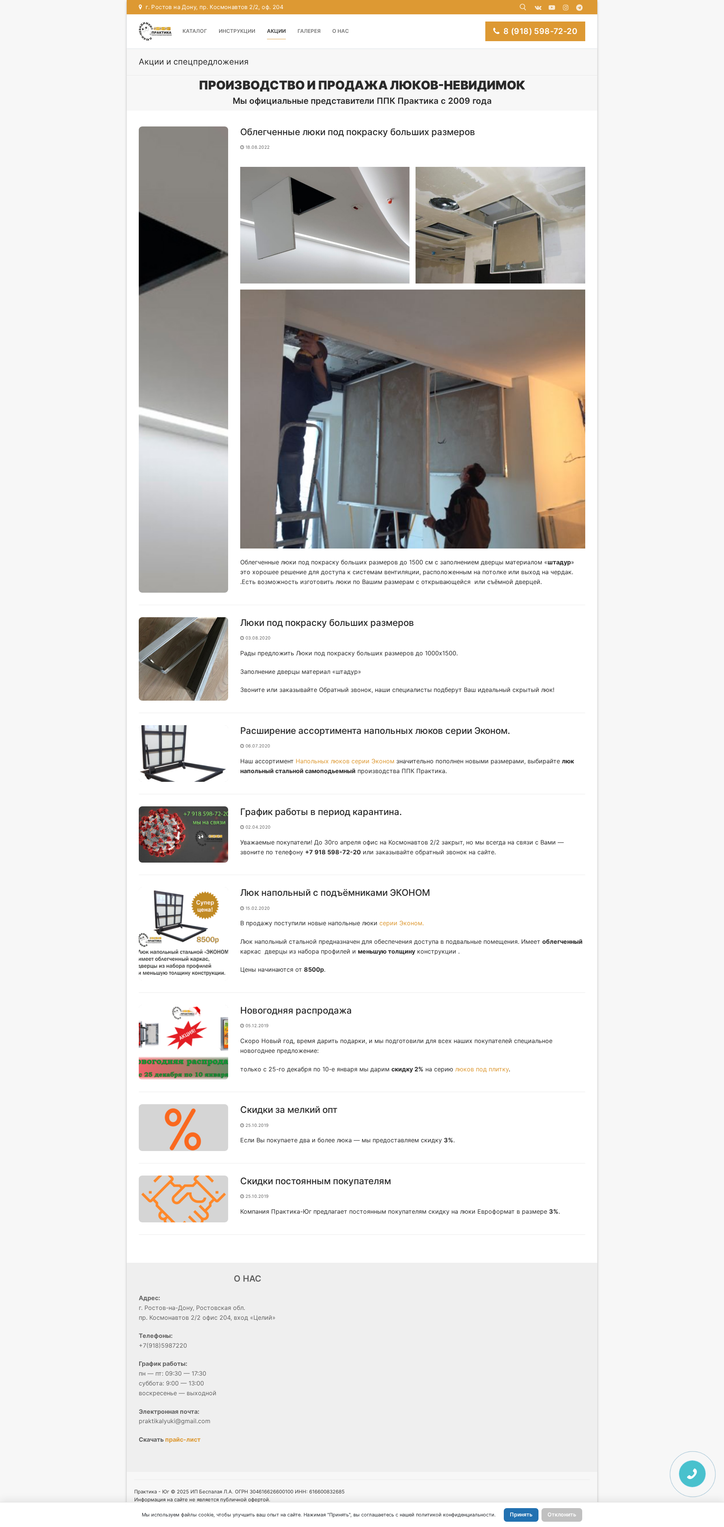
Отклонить (562, 1514)
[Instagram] (566, 7)
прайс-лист (183, 1439)
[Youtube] (552, 7)
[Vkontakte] (538, 7)
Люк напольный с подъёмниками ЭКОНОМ (335, 892)
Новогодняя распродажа (296, 1010)
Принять (521, 1514)
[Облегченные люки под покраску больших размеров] (183, 359)
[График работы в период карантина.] (183, 834)
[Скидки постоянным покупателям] (183, 1199)
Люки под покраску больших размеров (327, 622)
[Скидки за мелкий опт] (183, 1127)
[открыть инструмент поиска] (523, 7)
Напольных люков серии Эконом (345, 761)
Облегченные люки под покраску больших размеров (357, 131)
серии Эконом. (401, 923)
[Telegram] (579, 7)
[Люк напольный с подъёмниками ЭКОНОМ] (183, 933)
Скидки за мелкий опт (288, 1109)
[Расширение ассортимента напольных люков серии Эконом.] (183, 753)
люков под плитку (482, 1069)
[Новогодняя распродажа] (183, 1042)
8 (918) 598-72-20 (539, 31)
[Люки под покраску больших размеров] (183, 659)
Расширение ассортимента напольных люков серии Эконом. (375, 730)
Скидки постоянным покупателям (315, 1181)
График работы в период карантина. (321, 811)
